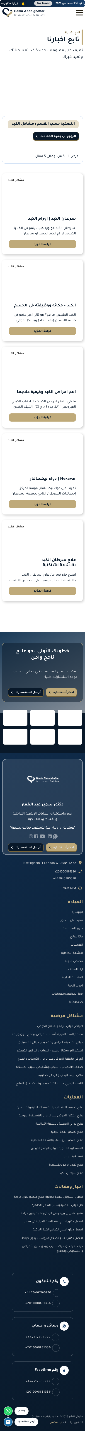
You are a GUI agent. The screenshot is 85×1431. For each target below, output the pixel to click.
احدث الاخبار (75, 986)
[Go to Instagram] (31, 837)
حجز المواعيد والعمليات (67, 994)
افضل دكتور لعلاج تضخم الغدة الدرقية (58, 1230)
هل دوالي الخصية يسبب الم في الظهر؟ (57, 1205)
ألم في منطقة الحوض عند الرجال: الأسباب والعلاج (50, 1059)
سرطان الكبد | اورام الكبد (52, 219)
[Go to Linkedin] (55, 837)
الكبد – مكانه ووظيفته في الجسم (45, 306)
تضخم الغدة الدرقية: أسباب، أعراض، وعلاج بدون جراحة (47, 1034)
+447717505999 (38, 1337)
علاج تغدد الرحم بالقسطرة (66, 1165)
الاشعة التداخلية (72, 953)
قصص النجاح (74, 961)
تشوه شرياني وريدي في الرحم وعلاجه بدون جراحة (52, 1213)
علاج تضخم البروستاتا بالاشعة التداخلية (57, 1140)
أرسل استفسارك (28, 692)
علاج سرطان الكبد (71, 1173)
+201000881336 (65, 872)
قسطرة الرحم (74, 1156)
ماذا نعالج (76, 937)
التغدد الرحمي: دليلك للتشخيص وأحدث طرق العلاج (49, 1084)
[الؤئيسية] (23, 13)
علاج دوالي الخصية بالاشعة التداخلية (59, 1124)
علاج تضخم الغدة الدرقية (67, 1132)
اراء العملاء (75, 969)
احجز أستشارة (63, 692)
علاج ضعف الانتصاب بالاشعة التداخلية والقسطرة (50, 1107)
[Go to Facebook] (36, 837)
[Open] (79, 12)
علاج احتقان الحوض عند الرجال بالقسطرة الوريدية (51, 1116)
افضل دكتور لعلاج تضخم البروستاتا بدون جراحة (52, 1238)
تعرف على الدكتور (72, 920)
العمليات (77, 945)
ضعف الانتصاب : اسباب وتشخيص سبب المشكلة (49, 1067)
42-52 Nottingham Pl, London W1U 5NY (49, 863)
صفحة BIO (76, 1002)
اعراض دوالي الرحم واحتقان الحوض (60, 1026)
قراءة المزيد (42, 244)
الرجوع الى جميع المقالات (58, 136)
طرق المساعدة (73, 928)
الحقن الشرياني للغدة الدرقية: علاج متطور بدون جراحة (48, 1197)
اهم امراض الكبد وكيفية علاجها (46, 392)
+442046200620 (64, 878)
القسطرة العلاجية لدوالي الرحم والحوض (57, 1148)
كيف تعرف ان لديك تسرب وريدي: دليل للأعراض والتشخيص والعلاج (52, 1249)
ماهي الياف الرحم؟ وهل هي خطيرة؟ (60, 1075)
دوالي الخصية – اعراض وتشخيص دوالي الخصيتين (50, 1042)
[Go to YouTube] (42, 837)
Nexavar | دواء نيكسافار (53, 479)
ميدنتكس (56, 1422)
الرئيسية (77, 912)
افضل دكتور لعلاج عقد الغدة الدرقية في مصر (53, 1221)
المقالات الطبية (72, 977)
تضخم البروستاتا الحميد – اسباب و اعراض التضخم (50, 1051)
